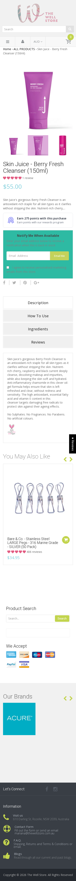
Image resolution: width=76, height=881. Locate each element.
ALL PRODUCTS (24, 49)
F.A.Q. (17, 840)
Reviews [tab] (38, 342)
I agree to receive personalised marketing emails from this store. (36, 270)
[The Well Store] (38, 13)
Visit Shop (38, 708)
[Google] (36, 282)
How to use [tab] (38, 315)
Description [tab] (38, 302)
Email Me (59, 256)
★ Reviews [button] (72, 444)
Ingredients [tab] (38, 329)
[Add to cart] (66, 540)
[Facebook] (4, 282)
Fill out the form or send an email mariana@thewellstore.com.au (36, 831)
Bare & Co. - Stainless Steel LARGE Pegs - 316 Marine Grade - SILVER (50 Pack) (32, 543)
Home (7, 49)
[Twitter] (14, 282)
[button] (12, 178)
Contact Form (24, 827)
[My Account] (22, 42)
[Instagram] (55, 789)
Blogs (18, 854)
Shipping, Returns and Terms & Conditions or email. (43, 845)
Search (62, 618)
